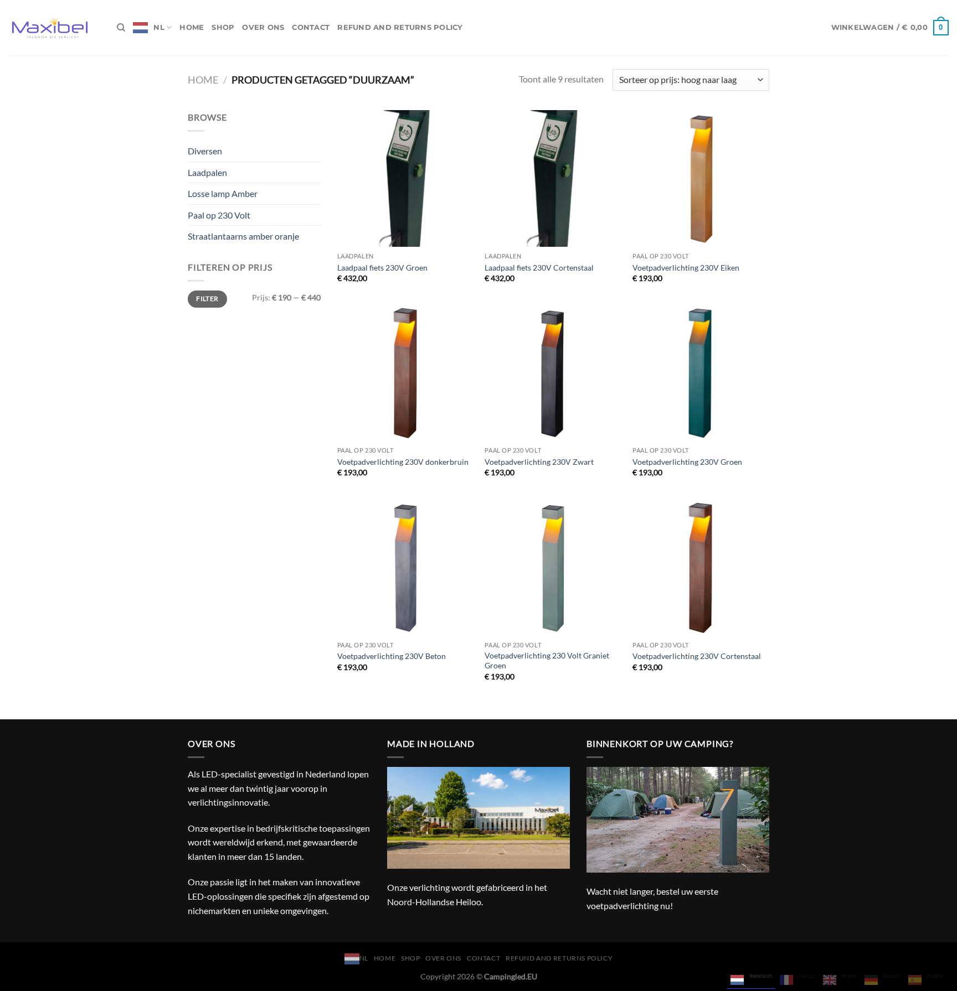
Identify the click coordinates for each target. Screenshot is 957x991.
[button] (890, 27)
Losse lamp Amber (223, 193)
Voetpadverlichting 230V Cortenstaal (696, 656)
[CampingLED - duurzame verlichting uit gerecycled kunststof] (54, 27)
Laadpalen (207, 172)
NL (158, 27)
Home (191, 27)
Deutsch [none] (892, 976)
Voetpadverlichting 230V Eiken (685, 267)
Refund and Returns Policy (399, 27)
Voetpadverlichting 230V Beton (391, 656)
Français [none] (807, 976)
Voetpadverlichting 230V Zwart (539, 461)
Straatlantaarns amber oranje (243, 236)
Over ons (263, 27)
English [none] (849, 976)
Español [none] (935, 976)
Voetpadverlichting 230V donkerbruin (403, 461)
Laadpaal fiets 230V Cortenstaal (539, 267)
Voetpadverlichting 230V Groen (687, 461)
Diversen (205, 151)
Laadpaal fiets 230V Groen (382, 267)
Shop (223, 27)
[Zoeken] (121, 27)
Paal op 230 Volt (219, 215)
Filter (207, 298)
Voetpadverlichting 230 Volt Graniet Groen (547, 661)
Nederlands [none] (761, 976)
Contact (311, 27)
